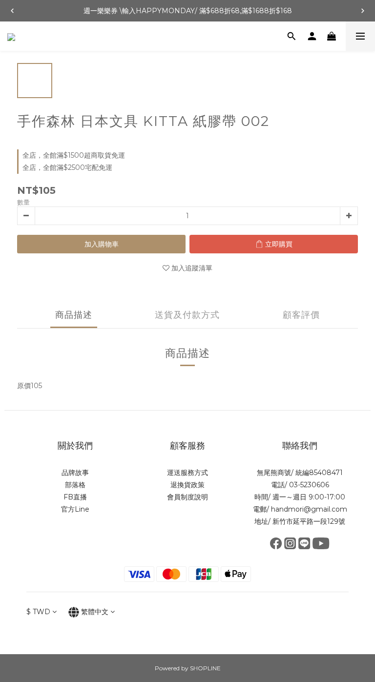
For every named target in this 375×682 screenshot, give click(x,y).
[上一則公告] (12, 10)
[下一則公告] (362, 10)
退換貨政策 (187, 484)
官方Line (75, 509)
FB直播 (75, 497)
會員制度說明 (187, 497)
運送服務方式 (187, 472)
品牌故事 (75, 472)
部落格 (75, 484)
